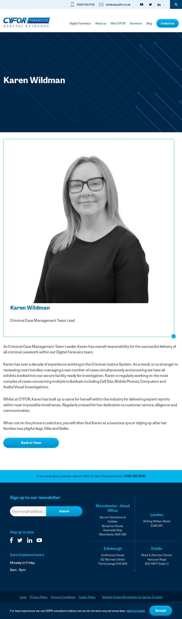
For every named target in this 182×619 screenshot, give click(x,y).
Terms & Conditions (63, 597)
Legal (23, 597)
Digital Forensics (80, 23)
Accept (160, 610)
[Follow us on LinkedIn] (159, 4)
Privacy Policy (38, 597)
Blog (149, 23)
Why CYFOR (118, 23)
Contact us (167, 23)
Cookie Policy (87, 597)
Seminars (136, 23)
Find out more (136, 611)
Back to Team (31, 442)
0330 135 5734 (86, 4)
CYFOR (26, 22)
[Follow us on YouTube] (141, 4)
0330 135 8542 (135, 475)
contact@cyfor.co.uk (118, 4)
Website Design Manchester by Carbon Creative (132, 597)
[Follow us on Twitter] (150, 4)
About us (100, 23)
